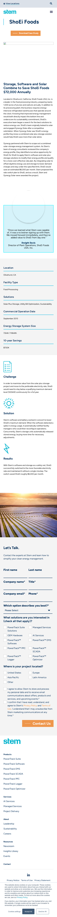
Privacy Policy (22, 897)
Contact (7, 864)
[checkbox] (28, 643)
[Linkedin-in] (28, 875)
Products (7, 754)
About (6, 819)
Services (7, 797)
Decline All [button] (42, 911)
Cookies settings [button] (14, 911)
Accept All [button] (28, 911)
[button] (51, 11)
